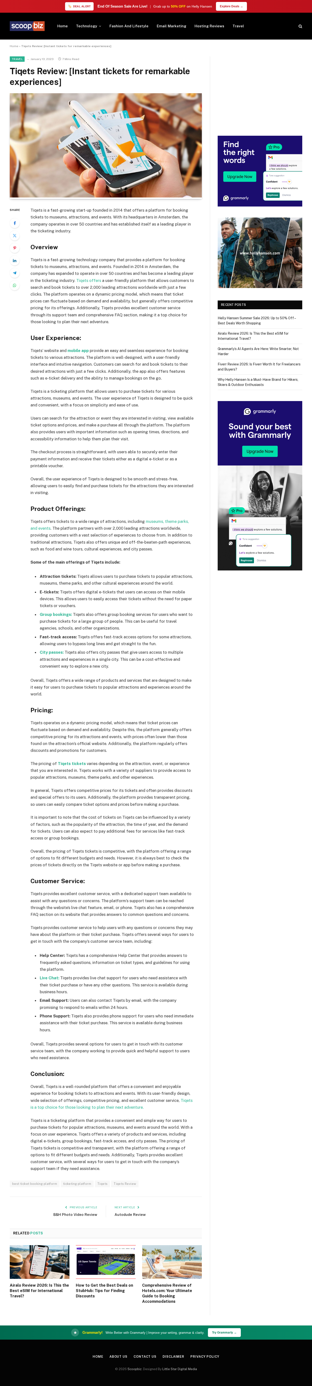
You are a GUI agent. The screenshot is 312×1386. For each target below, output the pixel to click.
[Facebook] (15, 223)
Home (62, 26)
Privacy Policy (204, 1356)
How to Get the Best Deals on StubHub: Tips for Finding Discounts (104, 1290)
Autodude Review (130, 1214)
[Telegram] (15, 273)
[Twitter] (15, 235)
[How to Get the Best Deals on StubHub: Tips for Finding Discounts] (106, 1262)
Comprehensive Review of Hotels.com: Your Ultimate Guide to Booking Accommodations (167, 1293)
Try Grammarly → (224, 1332)
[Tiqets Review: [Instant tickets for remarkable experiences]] (106, 196)
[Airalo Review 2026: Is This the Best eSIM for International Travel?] (39, 1262)
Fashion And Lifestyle (128, 26)
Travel (238, 26)
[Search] (300, 26)
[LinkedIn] (15, 260)
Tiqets (102, 1184)
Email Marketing (171, 26)
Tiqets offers (88, 280)
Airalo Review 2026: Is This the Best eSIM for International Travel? (39, 1290)
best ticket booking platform (34, 1184)
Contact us (145, 1356)
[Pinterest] (15, 248)
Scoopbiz (134, 1369)
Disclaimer (173, 1356)
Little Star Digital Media (179, 1369)
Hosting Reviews (209, 26)
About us (118, 1356)
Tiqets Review (125, 1184)
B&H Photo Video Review (75, 1214)
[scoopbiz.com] (27, 26)
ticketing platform (77, 1184)
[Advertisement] (260, 90)
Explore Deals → (231, 6)
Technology (86, 26)
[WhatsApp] (15, 285)
